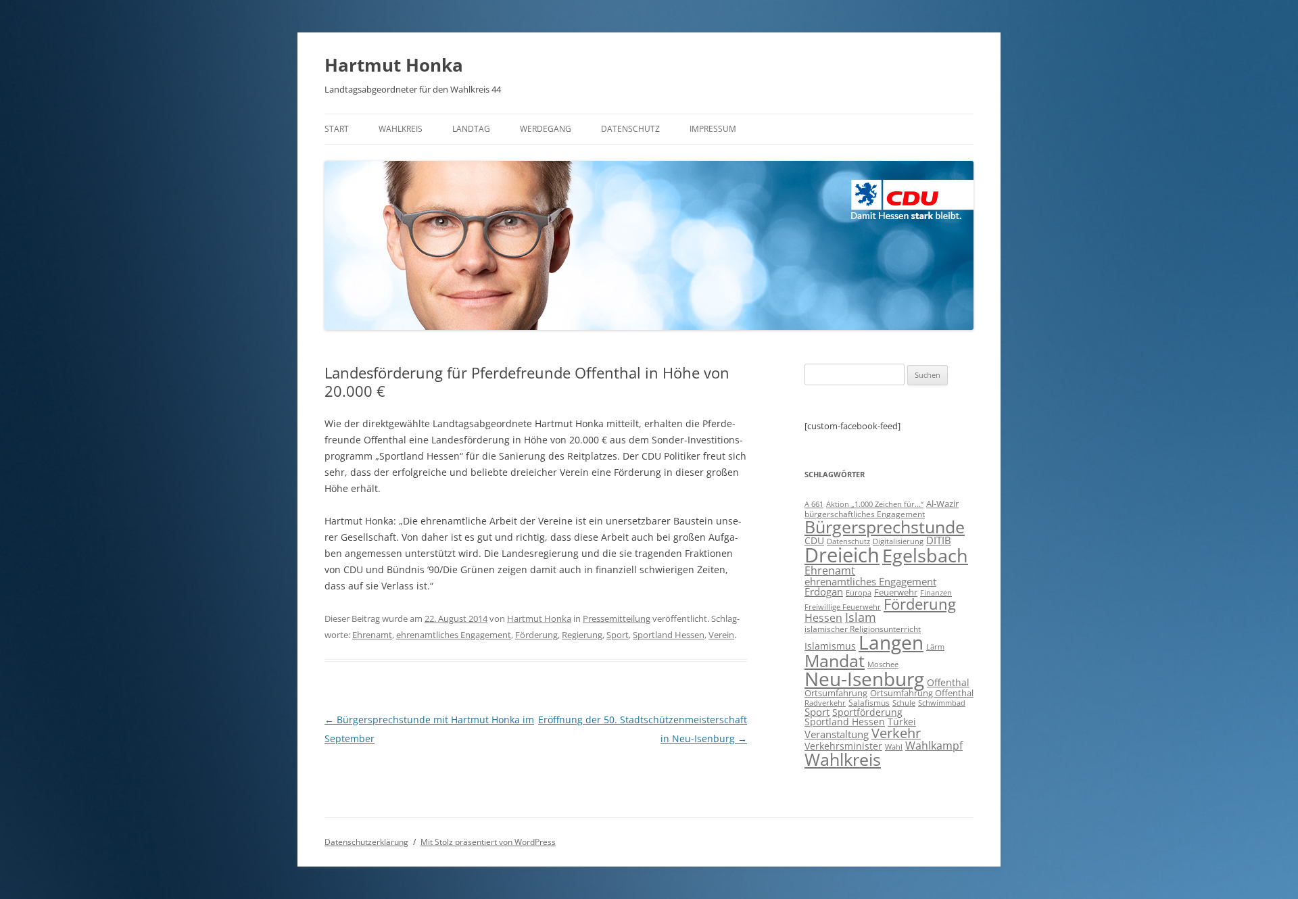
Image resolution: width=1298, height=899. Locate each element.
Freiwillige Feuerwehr (842, 607)
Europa (858, 593)
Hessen (823, 617)
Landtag (471, 129)
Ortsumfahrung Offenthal (922, 693)
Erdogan (823, 591)
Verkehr (896, 733)
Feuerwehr (895, 592)
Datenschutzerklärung (366, 842)
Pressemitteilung (616, 618)
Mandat (834, 660)
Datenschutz (630, 129)
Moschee (882, 664)
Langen (891, 642)
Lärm (935, 646)
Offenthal (948, 682)
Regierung (582, 635)
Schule (903, 703)
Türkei (902, 721)
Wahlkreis (401, 129)
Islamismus (830, 645)
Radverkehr (825, 703)
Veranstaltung (836, 734)
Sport (617, 635)
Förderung (536, 635)
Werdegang (545, 129)
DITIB (938, 540)
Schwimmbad (941, 703)
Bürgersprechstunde (884, 526)
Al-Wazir (942, 503)
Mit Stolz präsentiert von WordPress (488, 842)
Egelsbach (925, 555)
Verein (721, 635)
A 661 (813, 504)
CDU (814, 540)
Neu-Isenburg (864, 678)
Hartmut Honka (393, 65)
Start (336, 129)
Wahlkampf (934, 745)
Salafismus (869, 702)
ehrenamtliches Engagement (453, 635)
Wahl (894, 747)
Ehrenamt (372, 635)
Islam (860, 617)
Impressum (713, 129)
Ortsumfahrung (835, 693)
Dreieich (842, 554)
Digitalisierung (898, 541)
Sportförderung (867, 712)
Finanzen (936, 593)
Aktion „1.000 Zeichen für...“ (874, 504)
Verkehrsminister (843, 745)
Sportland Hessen (668, 635)
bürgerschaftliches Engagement (864, 514)
